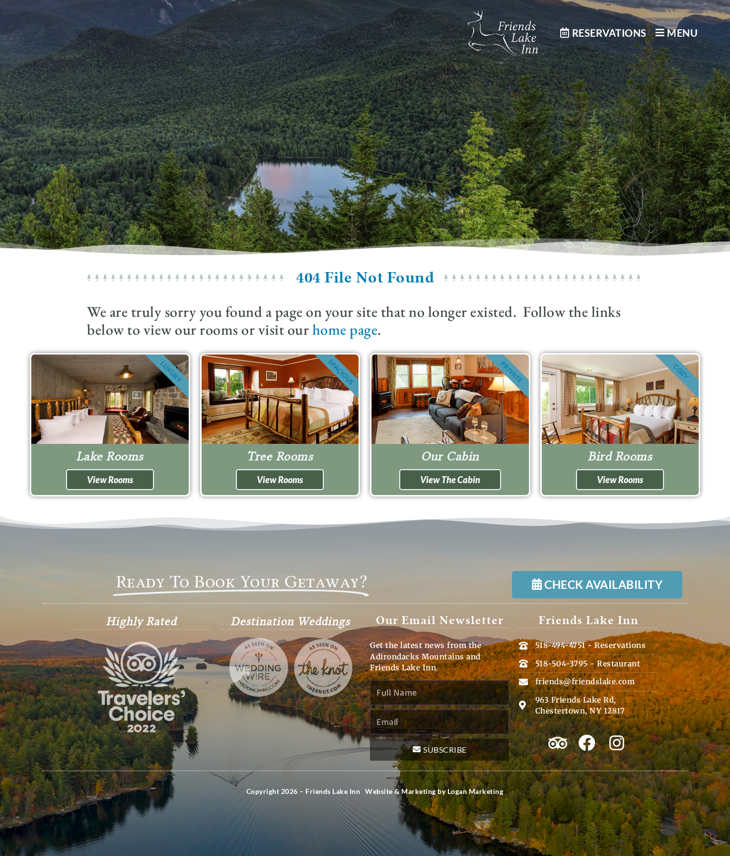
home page (345, 329)
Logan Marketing (475, 791)
